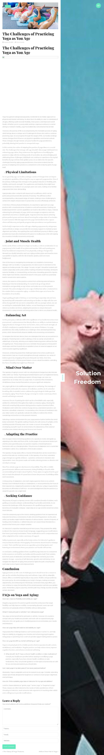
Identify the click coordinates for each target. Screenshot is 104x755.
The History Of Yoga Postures (13, 751)
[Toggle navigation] (98, 5)
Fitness (8, 6)
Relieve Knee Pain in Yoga (48, 751)
